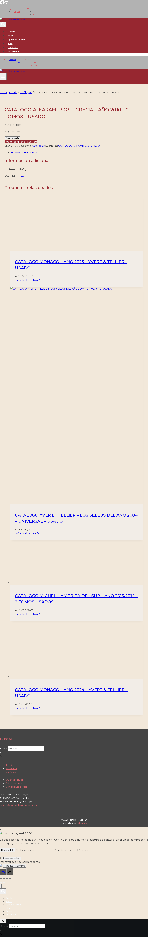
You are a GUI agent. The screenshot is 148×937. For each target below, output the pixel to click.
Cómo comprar (14, 783)
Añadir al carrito (12, 138)
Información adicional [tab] (24, 152)
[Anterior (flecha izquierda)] (1, 882)
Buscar (4, 748)
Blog (10, 43)
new (21, 176)
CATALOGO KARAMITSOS (73, 145)
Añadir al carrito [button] (26, 280)
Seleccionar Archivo (11, 858)
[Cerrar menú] (1, 886)
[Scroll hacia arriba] (3, 872)
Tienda (12, 35)
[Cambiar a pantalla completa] (4, 878)
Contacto (13, 47)
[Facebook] (2, 3)
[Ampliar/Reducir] (1, 878)
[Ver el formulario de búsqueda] (3, 24)
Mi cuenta (11, 768)
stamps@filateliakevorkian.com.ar (18, 805)
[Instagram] (6, 3)
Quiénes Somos (16, 39)
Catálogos (38, 145)
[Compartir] (7, 878)
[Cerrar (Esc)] (10, 878)
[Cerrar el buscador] (3, 921)
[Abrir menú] (3, 76)
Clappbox (82, 823)
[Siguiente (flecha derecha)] (4, 882)
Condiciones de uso (16, 786)
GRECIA (95, 145)
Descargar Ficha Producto (21, 141)
